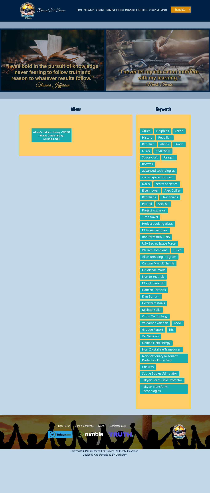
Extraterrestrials (153, 303)
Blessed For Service (37, 10)
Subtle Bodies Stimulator (159, 373)
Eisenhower (150, 190)
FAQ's (101, 425)
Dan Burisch (150, 296)
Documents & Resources (136, 9)
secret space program (157, 177)
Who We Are (89, 9)
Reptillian (164, 137)
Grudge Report (152, 329)
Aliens (164, 144)
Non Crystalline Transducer (161, 349)
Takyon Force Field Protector (162, 380)
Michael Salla (151, 310)
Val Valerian (150, 336)
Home (79, 9)
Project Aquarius (154, 210)
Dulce (177, 250)
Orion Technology (154, 316)
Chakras (148, 367)
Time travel (150, 217)
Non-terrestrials (153, 276)
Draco (179, 144)
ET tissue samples (154, 230)
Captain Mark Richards (158, 263)
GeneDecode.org (117, 425)
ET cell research (153, 283)
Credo (179, 131)
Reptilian (148, 144)
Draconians (170, 197)
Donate (164, 9)
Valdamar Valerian (155, 323)
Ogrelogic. (121, 454)
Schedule (100, 9)
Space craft (150, 157)
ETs (171, 329)
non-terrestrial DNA (156, 237)
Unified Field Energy (156, 343)
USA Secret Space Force (159, 243)
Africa (146, 131)
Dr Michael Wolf (153, 270)
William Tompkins (154, 250)
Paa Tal (147, 204)
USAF (177, 323)
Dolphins (162, 131)
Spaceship (163, 151)
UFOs (146, 151)
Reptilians (149, 197)
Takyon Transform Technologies (155, 389)
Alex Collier (172, 190)
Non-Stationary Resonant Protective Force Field (160, 358)
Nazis (146, 184)
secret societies (167, 184)
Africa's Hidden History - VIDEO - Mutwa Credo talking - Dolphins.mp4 (51, 135)
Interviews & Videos (115, 9)
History (147, 137)
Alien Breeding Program (159, 257)
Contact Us (154, 9)
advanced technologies (158, 170)
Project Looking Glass (157, 223)
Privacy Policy (63, 425)
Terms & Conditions (83, 425)
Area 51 (163, 204)
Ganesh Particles (154, 290)
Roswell (147, 164)
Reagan (169, 157)
